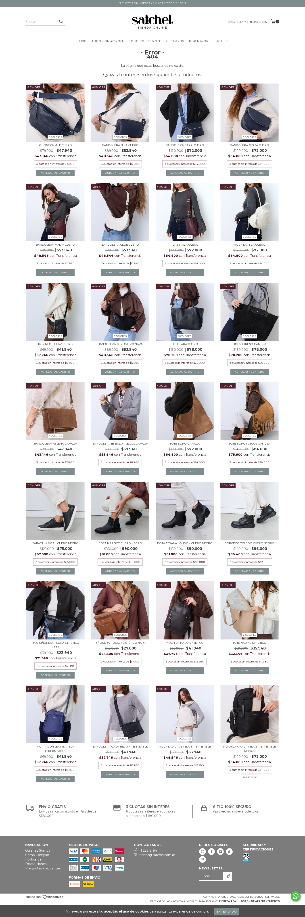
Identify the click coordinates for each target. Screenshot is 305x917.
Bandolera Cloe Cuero (120, 244)
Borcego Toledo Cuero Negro (249, 543)
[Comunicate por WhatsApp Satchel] (296, 896)
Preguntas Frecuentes (43, 868)
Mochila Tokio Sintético (185, 642)
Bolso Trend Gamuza (249, 344)
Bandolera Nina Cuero (120, 145)
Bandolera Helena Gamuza (55, 443)
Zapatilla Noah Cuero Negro (55, 543)
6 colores (55, 137)
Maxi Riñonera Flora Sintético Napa (55, 645)
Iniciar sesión (258, 22)
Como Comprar (37, 855)
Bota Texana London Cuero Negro (185, 543)
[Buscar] (60, 22)
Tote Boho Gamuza (185, 443)
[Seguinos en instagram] (202, 851)
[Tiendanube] (44, 898)
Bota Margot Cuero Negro (120, 543)
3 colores (249, 236)
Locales (221, 41)
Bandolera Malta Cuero (55, 244)
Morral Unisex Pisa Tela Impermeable (55, 749)
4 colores (184, 236)
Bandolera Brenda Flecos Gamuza (120, 443)
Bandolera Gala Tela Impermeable (120, 746)
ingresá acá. (228, 901)
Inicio (82, 41)
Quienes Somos (37, 850)
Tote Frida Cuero (184, 244)
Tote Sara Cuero (184, 344)
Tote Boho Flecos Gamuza (249, 443)
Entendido (226, 911)
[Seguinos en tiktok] (229, 851)
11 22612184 (148, 850)
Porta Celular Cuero (55, 344)
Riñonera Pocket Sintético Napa (120, 642)
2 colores (120, 435)
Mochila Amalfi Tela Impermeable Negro (249, 749)
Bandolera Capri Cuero (185, 145)
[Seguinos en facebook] (211, 851)
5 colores (184, 137)
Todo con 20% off (145, 41)
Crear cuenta (237, 22)
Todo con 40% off (108, 41)
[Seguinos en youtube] (220, 851)
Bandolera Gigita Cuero (249, 145)
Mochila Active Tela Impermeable (185, 746)
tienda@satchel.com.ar (157, 855)
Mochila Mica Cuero (249, 244)
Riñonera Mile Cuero (55, 145)
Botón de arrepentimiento (260, 901)
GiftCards (175, 41)
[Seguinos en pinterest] (202, 859)
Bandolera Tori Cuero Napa (120, 344)
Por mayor (199, 41)
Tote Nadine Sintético (249, 642)
